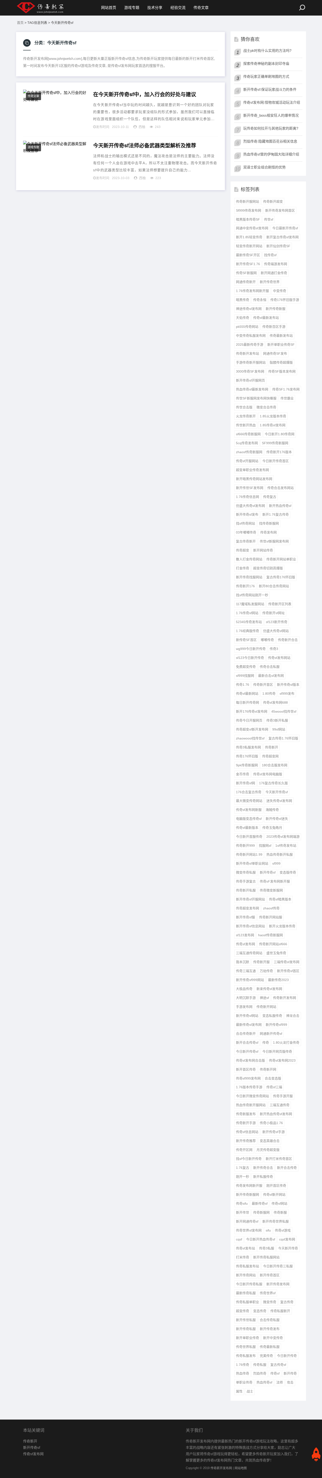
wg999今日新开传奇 (251, 649)
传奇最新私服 (270, 1347)
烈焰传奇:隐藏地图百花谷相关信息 (270, 141)
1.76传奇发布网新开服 (252, 291)
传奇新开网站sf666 (273, 944)
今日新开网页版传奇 (277, 1051)
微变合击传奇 (266, 407)
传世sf (268, 219)
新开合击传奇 (287, 1168)
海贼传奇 (272, 810)
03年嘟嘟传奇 (246, 532)
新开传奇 (290, 1373)
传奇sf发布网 (245, 944)
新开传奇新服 (275, 309)
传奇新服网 (261, 1212)
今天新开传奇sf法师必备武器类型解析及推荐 (144, 145)
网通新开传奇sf (271, 1033)
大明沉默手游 (246, 998)
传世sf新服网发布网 (274, 541)
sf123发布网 (245, 935)
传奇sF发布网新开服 (275, 881)
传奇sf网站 (279, 1203)
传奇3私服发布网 (248, 747)
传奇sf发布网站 (279, 658)
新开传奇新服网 (247, 1194)
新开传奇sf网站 (247, 1016)
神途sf (264, 998)
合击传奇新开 (246, 1033)
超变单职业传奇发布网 (252, 470)
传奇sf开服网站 (247, 461)
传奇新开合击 (288, 640)
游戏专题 (131, 8)
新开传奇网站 (246, 1275)
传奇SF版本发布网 (282, 371)
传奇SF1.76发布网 (286, 389)
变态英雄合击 (270, 1141)
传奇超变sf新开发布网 (252, 729)
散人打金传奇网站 (249, 559)
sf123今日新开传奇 (250, 658)
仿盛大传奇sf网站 (276, 631)
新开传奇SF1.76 (248, 264)
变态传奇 (259, 1311)
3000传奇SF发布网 (250, 371)
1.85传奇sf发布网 (272, 425)
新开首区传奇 (246, 1069)
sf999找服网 (245, 675)
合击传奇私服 (270, 1320)
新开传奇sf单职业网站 (252, 863)
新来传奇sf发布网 (269, 989)
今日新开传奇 (287, 1356)
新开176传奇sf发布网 (251, 711)
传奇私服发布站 (247, 1266)
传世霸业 (287, 398)
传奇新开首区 (263, 684)
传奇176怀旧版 (247, 756)
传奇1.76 (242, 684)
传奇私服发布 (246, 1356)
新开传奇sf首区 (288, 971)
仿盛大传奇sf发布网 (250, 506)
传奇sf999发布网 (248, 1078)
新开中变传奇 (273, 1338)
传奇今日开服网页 (249, 720)
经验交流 (178, 8)
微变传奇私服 (246, 872)
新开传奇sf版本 (288, 684)
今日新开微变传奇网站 (252, 1096)
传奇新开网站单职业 (281, 559)
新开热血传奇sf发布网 (276, 1114)
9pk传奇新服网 (247, 765)
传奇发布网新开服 (249, 1185)
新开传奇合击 (263, 1168)
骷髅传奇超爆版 (281, 362)
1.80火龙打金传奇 (286, 1042)
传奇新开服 (261, 962)
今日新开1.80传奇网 (279, 434)
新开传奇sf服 (245, 917)
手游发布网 (244, 1007)
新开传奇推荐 (246, 1141)
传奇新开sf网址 (273, 613)
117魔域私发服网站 (250, 604)
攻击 (290, 1382)
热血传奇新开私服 (279, 854)
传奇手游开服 (283, 1096)
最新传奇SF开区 (248, 255)
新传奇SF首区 (246, 640)
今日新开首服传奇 (249, 836)
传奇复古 (269, 497)
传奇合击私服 (270, 667)
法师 (279, 1382)
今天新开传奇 (288, 1248)
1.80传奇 (269, 693)
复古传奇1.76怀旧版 (283, 738)
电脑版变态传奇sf (249, 819)
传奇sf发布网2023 (282, 1060)
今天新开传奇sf (276, 792)
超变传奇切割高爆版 (268, 568)
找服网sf (265, 845)
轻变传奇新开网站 (249, 246)
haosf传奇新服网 (270, 935)
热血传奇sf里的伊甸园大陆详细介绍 (271, 154)
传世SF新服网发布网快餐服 (256, 398)
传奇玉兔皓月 (272, 827)
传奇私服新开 (280, 1311)
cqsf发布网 (287, 1239)
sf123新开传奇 (276, 622)
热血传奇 (242, 1373)
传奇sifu (242, 1203)
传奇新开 (271, 747)
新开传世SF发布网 (249, 488)
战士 (250, 1391)
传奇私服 (259, 1365)
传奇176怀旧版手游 (284, 300)
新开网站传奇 (263, 550)
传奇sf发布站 (245, 1248)
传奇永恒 (259, 300)
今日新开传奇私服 (249, 1284)
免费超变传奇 (246, 667)
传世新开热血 (246, 425)
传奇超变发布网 (247, 908)
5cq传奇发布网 (247, 443)
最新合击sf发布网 (271, 675)
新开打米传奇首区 (279, 1159)
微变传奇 (269, 1302)
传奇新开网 (268, 1069)
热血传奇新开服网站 (251, 1105)
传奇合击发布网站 (280, 488)
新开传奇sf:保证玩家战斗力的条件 (270, 89)
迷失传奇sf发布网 (279, 801)
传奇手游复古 (246, 881)
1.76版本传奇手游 (249, 1087)
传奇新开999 (245, 845)
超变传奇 (242, 1311)
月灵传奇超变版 (268, 1150)
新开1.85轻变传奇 (249, 237)
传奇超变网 (270, 756)
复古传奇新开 (246, 541)
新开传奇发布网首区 (280, 210)
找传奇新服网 (269, 523)
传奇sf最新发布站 (266, 318)
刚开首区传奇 (276, 1185)
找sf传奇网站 (245, 523)
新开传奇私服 (246, 1329)
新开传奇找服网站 (249, 577)
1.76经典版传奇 (247, 631)
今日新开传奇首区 (275, 461)
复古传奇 (286, 1302)
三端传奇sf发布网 (286, 962)
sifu (268, 1230)
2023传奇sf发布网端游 (283, 836)
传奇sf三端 (274, 1087)
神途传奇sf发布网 (249, 309)
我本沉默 (242, 962)
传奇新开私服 (246, 890)
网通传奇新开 (246, 282)
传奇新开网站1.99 (249, 854)
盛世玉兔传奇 (276, 953)
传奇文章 (201, 8)
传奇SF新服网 (246, 273)
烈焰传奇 (259, 1373)
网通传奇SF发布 (275, 353)
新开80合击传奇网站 (274, 586)
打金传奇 (242, 568)
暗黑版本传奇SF (248, 219)
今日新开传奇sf (247, 1051)
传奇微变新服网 (271, 890)
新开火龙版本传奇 (282, 926)
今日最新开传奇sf (285, 228)
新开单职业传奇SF (281, 344)
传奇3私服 (266, 1248)
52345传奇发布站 (249, 622)
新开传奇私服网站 (266, 1257)
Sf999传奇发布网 (248, 210)
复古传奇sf (278, 1365)
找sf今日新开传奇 (249, 1159)
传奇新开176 (245, 586)
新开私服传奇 (263, 1176)
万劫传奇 (266, 971)
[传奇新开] (49, 8)
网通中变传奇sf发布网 (252, 228)
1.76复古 (242, 1168)
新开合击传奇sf (247, 1042)
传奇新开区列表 (279, 604)
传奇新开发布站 (247, 353)
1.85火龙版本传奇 (273, 416)
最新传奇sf (260, 1203)
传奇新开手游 (246, 1123)
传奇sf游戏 (283, 1230)
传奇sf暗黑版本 (280, 899)
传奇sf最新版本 (247, 827)
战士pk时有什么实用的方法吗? (267, 51)
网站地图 (241, 1468)
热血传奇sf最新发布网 (252, 389)
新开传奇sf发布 (247, 514)
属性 (239, 1391)
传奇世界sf (268, 1293)
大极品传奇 (244, 989)
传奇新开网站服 (270, 917)
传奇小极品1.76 (271, 1123)
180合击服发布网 (274, 765)
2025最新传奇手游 (249, 344)
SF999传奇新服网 (275, 443)
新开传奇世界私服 (275, 1221)
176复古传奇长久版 (273, 783)
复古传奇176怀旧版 (280, 577)
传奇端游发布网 (275, 264)
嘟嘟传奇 (267, 640)
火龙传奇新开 (246, 416)
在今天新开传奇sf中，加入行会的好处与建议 (144, 94)
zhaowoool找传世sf (250, 738)
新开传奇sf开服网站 (250, 899)
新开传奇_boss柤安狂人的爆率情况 (271, 115)
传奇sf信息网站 (247, 1132)
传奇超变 (242, 550)
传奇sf (275, 1373)
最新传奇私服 (246, 1293)
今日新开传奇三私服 (278, 1266)
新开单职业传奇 (247, 1338)
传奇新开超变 (273, 201)
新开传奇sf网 (245, 783)
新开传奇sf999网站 (250, 980)
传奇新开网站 (266, 1007)
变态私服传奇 (272, 1016)
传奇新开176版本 (279, 452)
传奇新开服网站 (247, 201)
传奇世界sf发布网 (249, 1230)
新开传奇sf (268, 872)
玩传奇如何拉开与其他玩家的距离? (270, 128)
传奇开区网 (244, 1150)
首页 (20, 23)
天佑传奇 (242, 318)
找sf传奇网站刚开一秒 (252, 595)
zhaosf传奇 (271, 908)
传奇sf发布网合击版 (250, 1060)
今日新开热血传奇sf (260, 1239)
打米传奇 (242, 1257)
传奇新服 (280, 1212)
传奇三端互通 (246, 971)
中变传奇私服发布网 (251, 335)
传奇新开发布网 (284, 998)
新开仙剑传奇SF (278, 246)
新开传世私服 (246, 1320)
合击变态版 (273, 1078)
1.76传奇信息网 (247, 497)
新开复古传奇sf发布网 (282, 237)
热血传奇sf (264, 1382)
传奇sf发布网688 (275, 702)
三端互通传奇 (279, 1105)
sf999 (276, 863)
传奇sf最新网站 (247, 693)
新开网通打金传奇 (274, 273)
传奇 (265, 1042)
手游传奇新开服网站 (251, 362)
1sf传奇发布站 (285, 845)
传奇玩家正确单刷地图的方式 (266, 76)
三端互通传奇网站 (249, 953)
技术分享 (154, 8)
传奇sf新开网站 (274, 1194)
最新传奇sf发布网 (249, 1024)
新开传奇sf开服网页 (250, 380)
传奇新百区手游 (273, 326)
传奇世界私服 (246, 1347)
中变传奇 (279, 291)
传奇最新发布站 (281, 335)
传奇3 (274, 649)
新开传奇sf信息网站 (250, 926)
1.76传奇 (242, 1365)
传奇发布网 (268, 532)
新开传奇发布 (270, 1329)
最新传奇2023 (278, 980)
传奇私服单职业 (247, 1302)
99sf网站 (278, 729)
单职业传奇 (244, 1382)
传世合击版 (244, 407)
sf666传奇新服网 (248, 434)
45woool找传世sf (283, 711)
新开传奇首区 (270, 1275)
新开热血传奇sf (280, 506)
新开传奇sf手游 (273, 1132)
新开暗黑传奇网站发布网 (254, 479)
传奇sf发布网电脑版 (267, 774)
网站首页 (108, 8)
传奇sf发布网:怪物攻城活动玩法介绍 (271, 102)
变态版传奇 (288, 872)
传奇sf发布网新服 (249, 810)
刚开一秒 (242, 1176)
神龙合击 (292, 1016)
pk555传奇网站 (247, 326)
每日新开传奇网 (247, 702)
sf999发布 (287, 693)
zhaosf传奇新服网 (249, 452)
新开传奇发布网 (277, 1284)
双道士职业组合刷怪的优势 (264, 167)
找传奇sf (270, 255)
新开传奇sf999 (276, 1024)
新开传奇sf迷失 (277, 819)
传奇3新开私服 (277, 720)
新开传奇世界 (270, 282)
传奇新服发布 (246, 1114)
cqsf (239, 1239)
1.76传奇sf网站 (247, 613)
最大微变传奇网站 (249, 801)
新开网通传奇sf (247, 1221)
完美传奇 (266, 1356)
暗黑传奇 (242, 300)
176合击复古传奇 (248, 792)
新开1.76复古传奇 (275, 514)
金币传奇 (242, 774)
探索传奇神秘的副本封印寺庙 (266, 64)
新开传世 (242, 1212)
